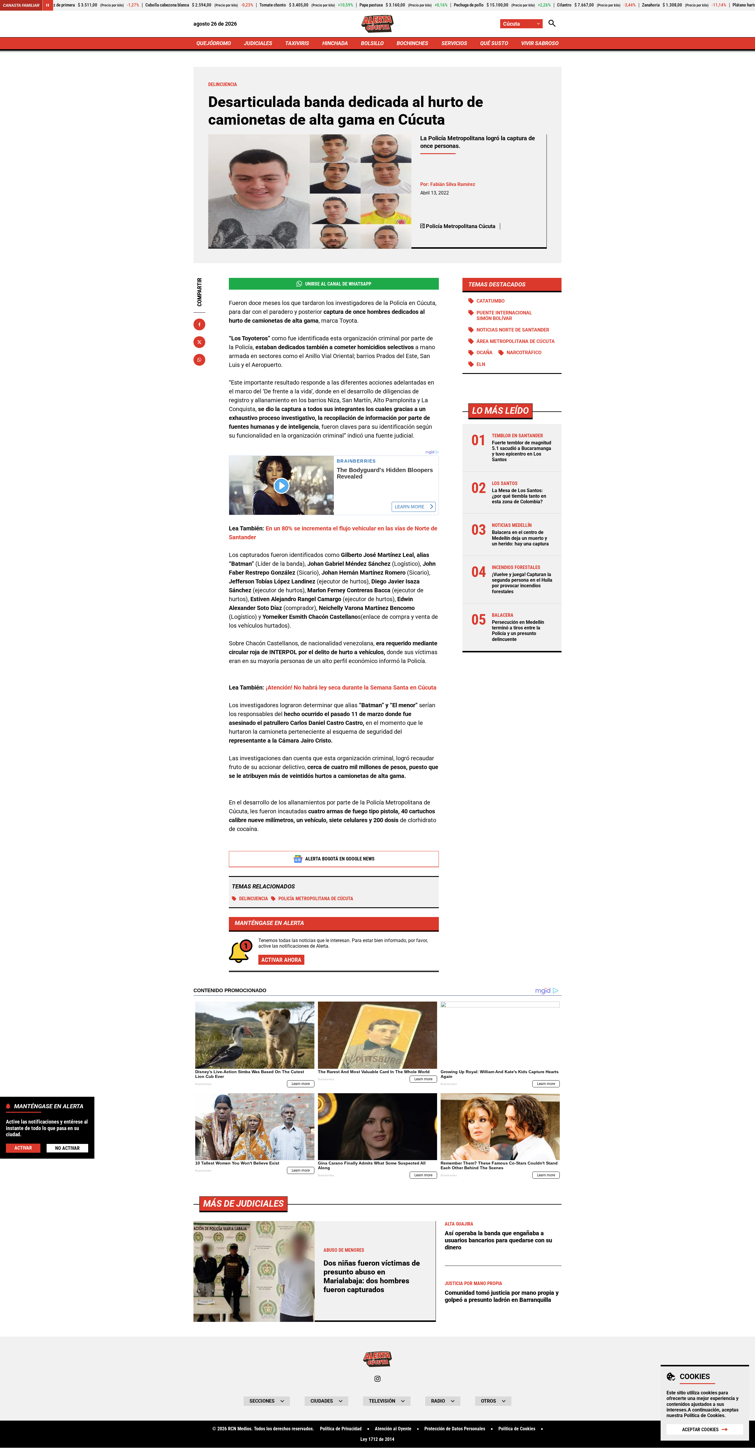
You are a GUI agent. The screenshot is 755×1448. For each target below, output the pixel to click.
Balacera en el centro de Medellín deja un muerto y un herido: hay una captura (520, 538)
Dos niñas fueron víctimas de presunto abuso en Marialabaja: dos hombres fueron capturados (372, 1276)
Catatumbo (491, 301)
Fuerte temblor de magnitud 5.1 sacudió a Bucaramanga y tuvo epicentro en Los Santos (521, 451)
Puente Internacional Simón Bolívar (504, 315)
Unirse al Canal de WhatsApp (338, 284)
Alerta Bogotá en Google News (340, 859)
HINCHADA (335, 43)
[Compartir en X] (199, 342)
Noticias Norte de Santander (513, 330)
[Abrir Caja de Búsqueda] (552, 23)
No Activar (67, 1148)
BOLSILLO (372, 43)
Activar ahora (281, 959)
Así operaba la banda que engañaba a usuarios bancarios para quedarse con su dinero (498, 1240)
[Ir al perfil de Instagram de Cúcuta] (377, 1379)
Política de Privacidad (341, 1428)
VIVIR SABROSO (540, 43)
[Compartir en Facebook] (199, 324)
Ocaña (485, 353)
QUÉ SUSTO (494, 43)
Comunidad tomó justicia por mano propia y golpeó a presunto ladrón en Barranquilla (502, 1296)
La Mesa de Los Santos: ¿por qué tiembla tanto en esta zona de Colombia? (519, 496)
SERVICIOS (454, 43)
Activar (23, 1147)
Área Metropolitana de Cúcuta (516, 341)
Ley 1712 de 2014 (377, 1439)
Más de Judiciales (243, 1203)
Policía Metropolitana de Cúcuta (315, 898)
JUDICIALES (258, 43)
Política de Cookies (704, 1415)
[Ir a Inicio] (377, 24)
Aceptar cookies (700, 1429)
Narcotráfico (524, 353)
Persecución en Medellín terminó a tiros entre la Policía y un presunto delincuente (518, 631)
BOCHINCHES (412, 43)
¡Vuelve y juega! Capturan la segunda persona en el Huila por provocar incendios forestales (522, 583)
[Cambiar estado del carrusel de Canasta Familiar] (47, 5)
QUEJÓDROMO (213, 43)
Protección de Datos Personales (454, 1428)
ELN (481, 364)
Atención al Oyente (393, 1428)
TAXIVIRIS (297, 43)
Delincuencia (253, 898)
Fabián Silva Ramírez (452, 184)
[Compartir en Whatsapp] (199, 360)
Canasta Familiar (21, 5)
